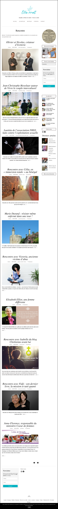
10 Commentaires (29, 90)
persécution (20, 218)
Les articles (22, 21)
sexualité (22, 261)
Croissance (9, 500)
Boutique (29, 21)
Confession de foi (46, 500)
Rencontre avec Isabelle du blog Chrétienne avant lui (20, 340)
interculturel (20, 90)
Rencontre (14, 47)
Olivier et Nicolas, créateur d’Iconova (20, 43)
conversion (21, 344)
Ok (29, 507)
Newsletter (52, 500)
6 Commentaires (28, 174)
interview (19, 388)
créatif (19, 47)
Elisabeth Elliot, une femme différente (20, 301)
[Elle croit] (29, 14)
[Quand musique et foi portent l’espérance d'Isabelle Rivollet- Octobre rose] (45, 148)
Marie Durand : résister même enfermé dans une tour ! (20, 215)
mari (23, 344)
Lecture (29, 500)
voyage (24, 174)
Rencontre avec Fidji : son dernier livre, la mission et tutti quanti (20, 385)
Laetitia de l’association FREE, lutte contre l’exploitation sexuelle (20, 131)
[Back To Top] (29, 496)
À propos (36, 21)
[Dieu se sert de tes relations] (45, 161)
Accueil (15, 21)
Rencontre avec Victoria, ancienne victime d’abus (20, 258)
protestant (23, 218)
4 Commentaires (29, 47)
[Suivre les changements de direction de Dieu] (45, 141)
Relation (13, 500)
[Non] (56, 506)
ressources (33, 500)
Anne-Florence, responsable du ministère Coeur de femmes (20, 424)
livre (22, 388)
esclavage (17, 135)
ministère (20, 135)
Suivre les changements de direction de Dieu (52, 140)
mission (23, 135)
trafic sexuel (26, 135)
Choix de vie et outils (23, 500)
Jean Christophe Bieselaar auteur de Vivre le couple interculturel (20, 87)
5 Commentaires (32, 135)
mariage (24, 90)
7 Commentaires (29, 218)
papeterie (24, 47)
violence (25, 261)
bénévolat (20, 174)
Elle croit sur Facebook (49, 174)
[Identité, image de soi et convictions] (45, 168)
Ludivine (9, 47)
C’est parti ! (49, 86)
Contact (43, 21)
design (21, 47)
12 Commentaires (25, 304)
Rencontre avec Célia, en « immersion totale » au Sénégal (20, 170)
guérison (19, 261)
